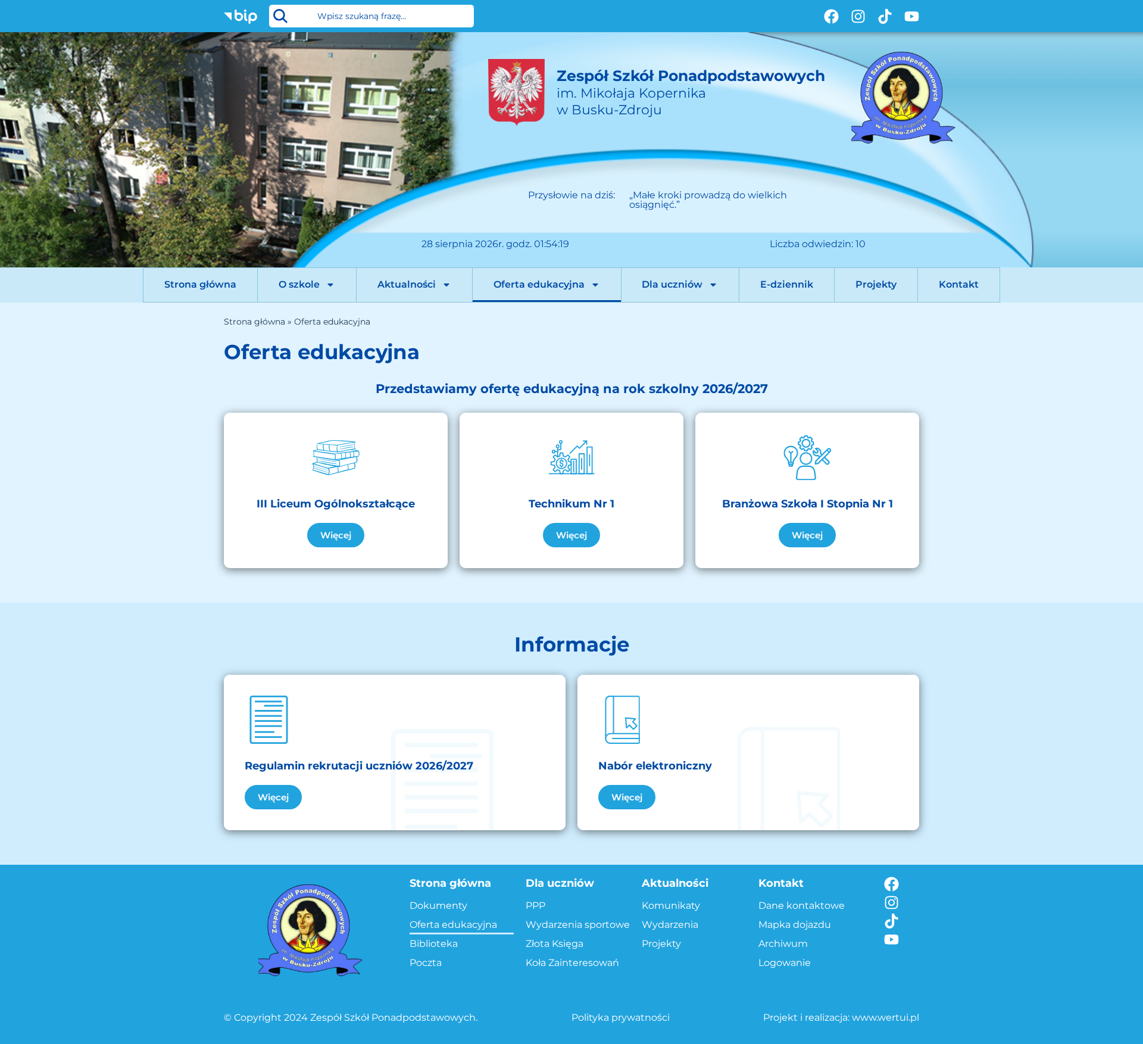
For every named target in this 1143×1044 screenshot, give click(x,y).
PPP (535, 905)
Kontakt (959, 284)
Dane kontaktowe (801, 905)
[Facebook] (831, 16)
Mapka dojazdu (794, 924)
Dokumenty (438, 905)
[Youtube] (911, 16)
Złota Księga (554, 943)
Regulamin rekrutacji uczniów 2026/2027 (359, 765)
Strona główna (200, 284)
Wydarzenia (670, 924)
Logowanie (784, 962)
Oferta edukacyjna (539, 284)
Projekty (876, 284)
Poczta (426, 962)
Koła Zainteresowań (572, 962)
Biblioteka (434, 943)
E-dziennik (786, 284)
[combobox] (371, 16)
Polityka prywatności (621, 1017)
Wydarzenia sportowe (578, 924)
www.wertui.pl (885, 1017)
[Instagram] (858, 16)
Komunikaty (671, 905)
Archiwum (783, 943)
